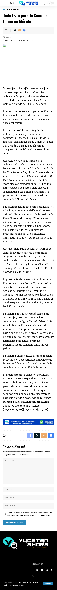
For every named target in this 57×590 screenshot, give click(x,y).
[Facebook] (33, 570)
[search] (43, 3)
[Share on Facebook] (10, 30)
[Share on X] (15, 30)
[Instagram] (46, 570)
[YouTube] (42, 570)
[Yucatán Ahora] (28, 3)
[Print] (24, 30)
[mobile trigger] (5, 3)
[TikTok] (51, 570)
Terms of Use (18, 585)
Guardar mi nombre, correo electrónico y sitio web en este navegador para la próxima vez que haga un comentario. (29, 514)
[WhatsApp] (33, 576)
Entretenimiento (13, 9)
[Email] (19, 30)
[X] (37, 570)
